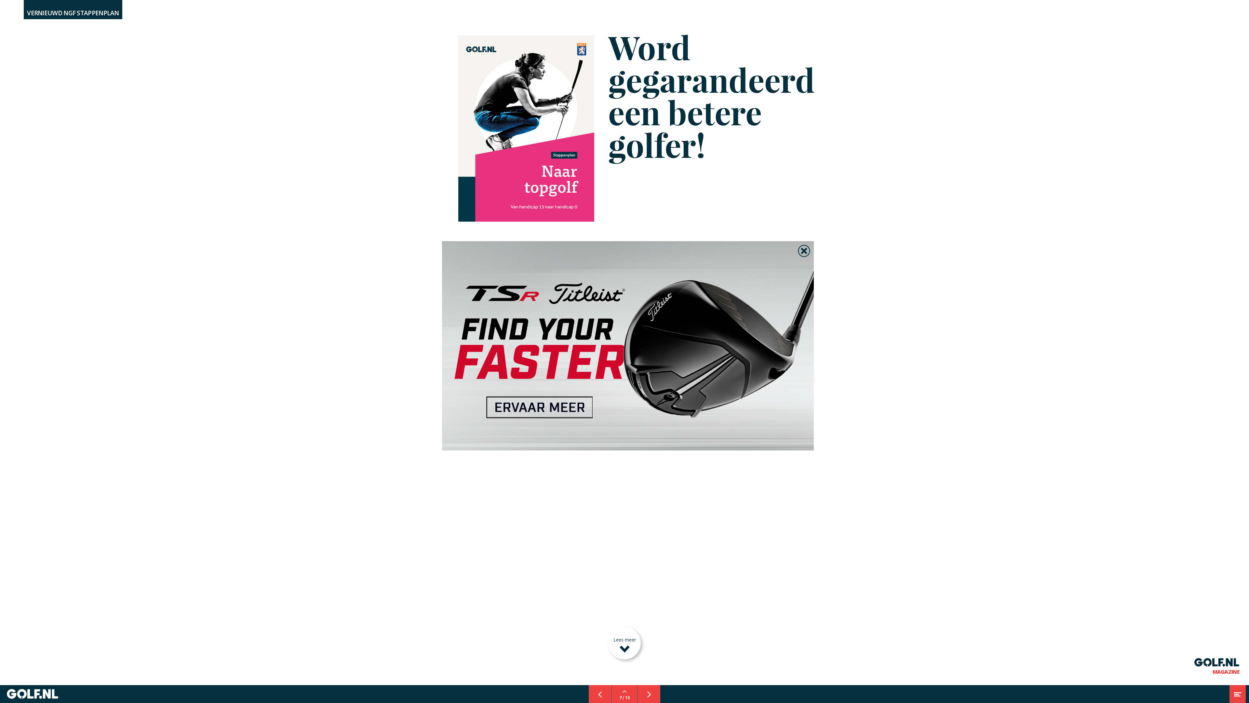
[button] (804, 251)
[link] (628, 345)
